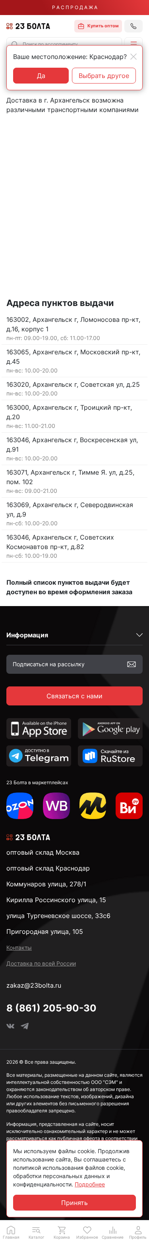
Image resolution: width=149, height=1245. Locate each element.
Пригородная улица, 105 (44, 931)
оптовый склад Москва (42, 852)
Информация (27, 635)
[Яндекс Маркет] (92, 806)
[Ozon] (19, 806)
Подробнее (90, 1184)
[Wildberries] (56, 806)
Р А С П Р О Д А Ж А (74, 7)
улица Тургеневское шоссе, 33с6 (58, 916)
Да (41, 76)
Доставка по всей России (41, 963)
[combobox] (64, 44)
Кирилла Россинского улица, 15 (56, 900)
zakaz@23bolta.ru (33, 985)
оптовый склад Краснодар (48, 868)
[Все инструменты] (129, 806)
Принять (74, 1203)
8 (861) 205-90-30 (51, 1008)
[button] (133, 44)
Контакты (19, 947)
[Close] (133, 56)
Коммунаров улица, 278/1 (46, 884)
